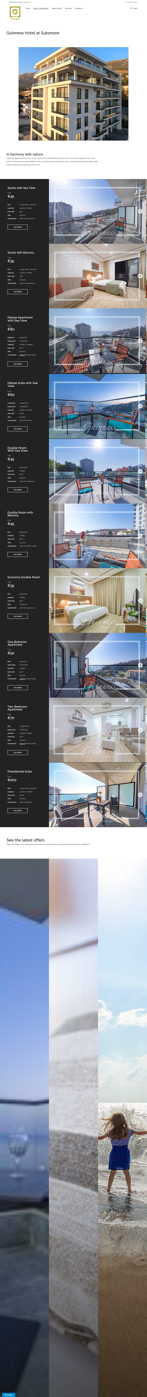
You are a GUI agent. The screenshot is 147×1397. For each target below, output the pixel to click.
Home (28, 8)
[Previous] (55, 211)
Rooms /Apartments (40, 8)
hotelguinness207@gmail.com (21, 2)
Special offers (57, 8)
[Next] (140, 211)
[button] (18, 227)
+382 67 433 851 (132, 2)
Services (68, 8)
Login (135, 8)
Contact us (79, 8)
